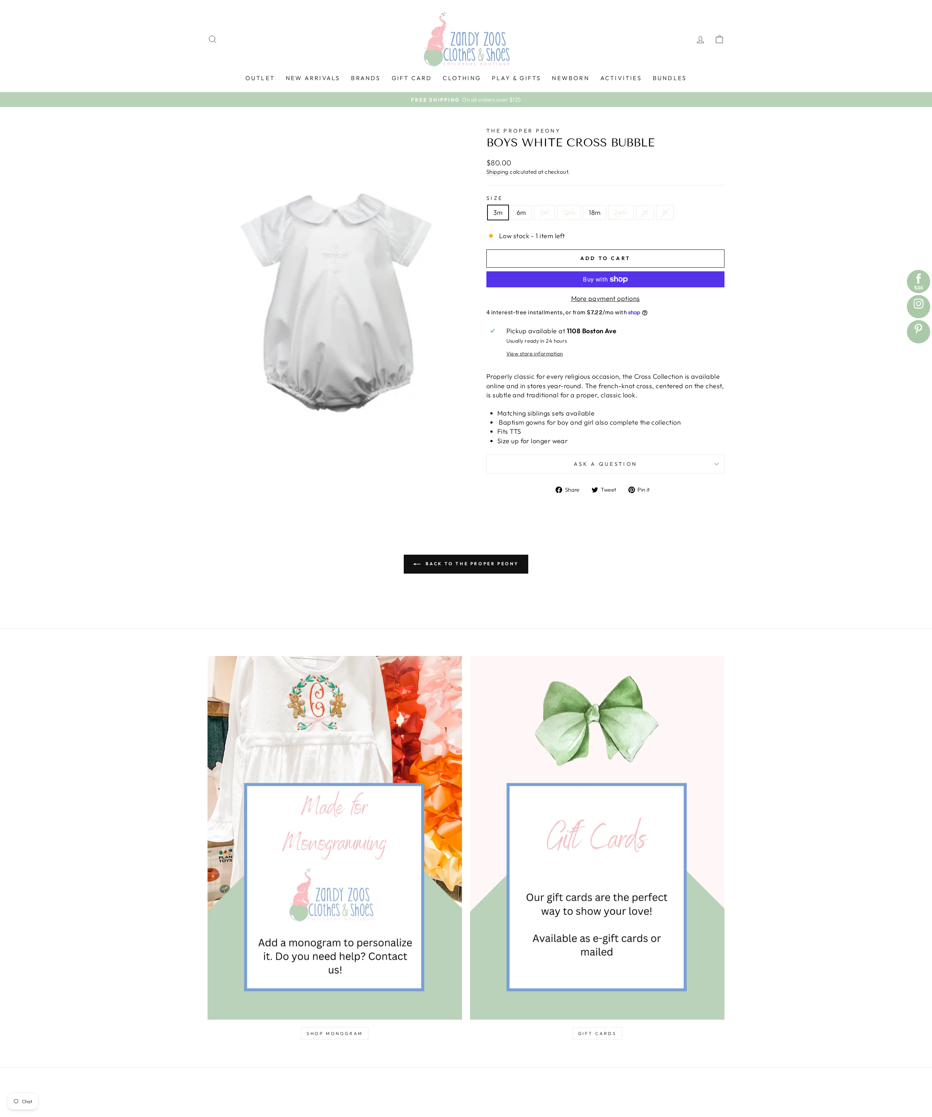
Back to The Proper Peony (471, 563)
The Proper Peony (523, 130)
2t (645, 212)
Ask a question (605, 464)
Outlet (260, 78)
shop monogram (335, 1033)
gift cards (597, 1033)
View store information (534, 353)
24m (621, 212)
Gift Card (412, 78)
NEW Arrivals (313, 78)
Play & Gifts (516, 78)
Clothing (462, 78)
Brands (365, 78)
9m (544, 212)
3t (665, 212)
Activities (621, 78)
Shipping (497, 171)
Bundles (670, 78)
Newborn (570, 78)
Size (494, 198)
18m (594, 212)
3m (498, 212)
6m (521, 212)
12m (569, 212)
